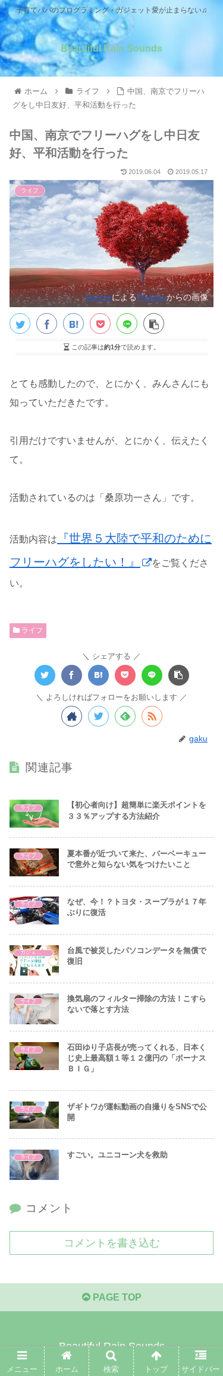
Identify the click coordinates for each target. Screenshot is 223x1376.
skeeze (98, 297)
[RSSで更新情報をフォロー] (152, 716)
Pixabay (152, 297)
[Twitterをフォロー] (98, 716)
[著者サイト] (71, 716)
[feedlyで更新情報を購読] (125, 716)
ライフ (31, 630)
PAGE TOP (116, 1297)
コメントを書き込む (112, 1243)
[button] (199, 1103)
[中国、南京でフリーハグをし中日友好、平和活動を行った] (73, 323)
